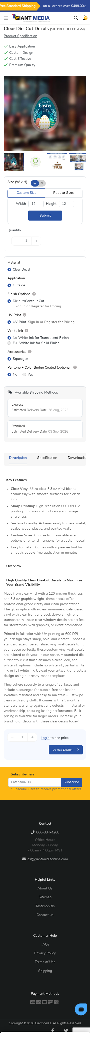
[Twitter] (66, 1031)
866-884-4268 (47, 832)
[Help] (33, 294)
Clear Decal (21, 269)
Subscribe (71, 782)
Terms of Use (45, 962)
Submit (45, 215)
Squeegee (20, 359)
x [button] (85, 6)
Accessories (17, 352)
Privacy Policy (45, 953)
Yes (30, 374)
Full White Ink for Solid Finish (36, 343)
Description (18, 458)
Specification (47, 458)
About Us (45, 888)
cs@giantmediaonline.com (48, 859)
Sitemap (45, 897)
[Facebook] (53, 1031)
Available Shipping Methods (36, 392)
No (15, 374)
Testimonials (45, 906)
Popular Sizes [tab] (63, 193)
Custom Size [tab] (26, 193)
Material (14, 262)
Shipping (45, 971)
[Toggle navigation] (8, 18)
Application (16, 278)
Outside (19, 285)
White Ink (15, 331)
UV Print (14, 315)
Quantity (14, 230)
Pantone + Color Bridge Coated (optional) (40, 367)
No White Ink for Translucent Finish (41, 338)
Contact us (45, 915)
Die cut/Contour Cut (28, 301)
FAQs (45, 944)
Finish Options (19, 294)
